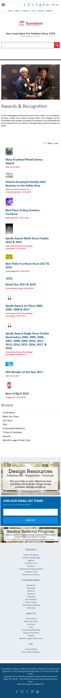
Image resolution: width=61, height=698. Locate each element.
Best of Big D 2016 (17, 393)
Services (31, 594)
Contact (26, 11)
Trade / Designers (31, 555)
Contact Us (31, 585)
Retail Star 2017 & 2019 (21, 284)
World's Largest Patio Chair (16, 440)
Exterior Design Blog (31, 558)
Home (10, 11)
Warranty (31, 588)
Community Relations (14, 428)
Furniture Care (31, 563)
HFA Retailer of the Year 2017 (24, 372)
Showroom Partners (31, 575)
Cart (56, 5)
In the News (9, 412)
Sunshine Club (31, 572)
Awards (6, 436)
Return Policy (31, 602)
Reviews (31, 566)
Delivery (31, 591)
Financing (31, 597)
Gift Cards (31, 608)
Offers (41, 11)
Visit (34, 11)
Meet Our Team (11, 416)
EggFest (49, 11)
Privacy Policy (31, 649)
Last (56, 143)
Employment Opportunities (31, 569)
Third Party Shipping (31, 605)
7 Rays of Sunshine (12, 432)
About (17, 11)
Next (50, 143)
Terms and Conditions (31, 652)
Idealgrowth (38, 684)
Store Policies (31, 600)
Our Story (7, 420)
